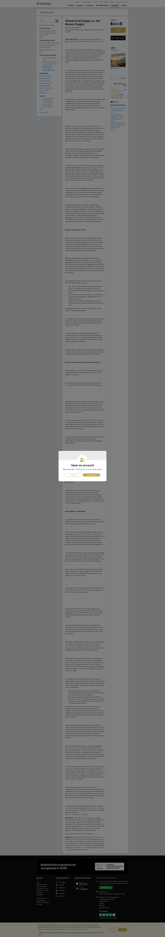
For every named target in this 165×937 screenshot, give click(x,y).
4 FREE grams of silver (83, 469)
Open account (91, 475)
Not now (73, 475)
